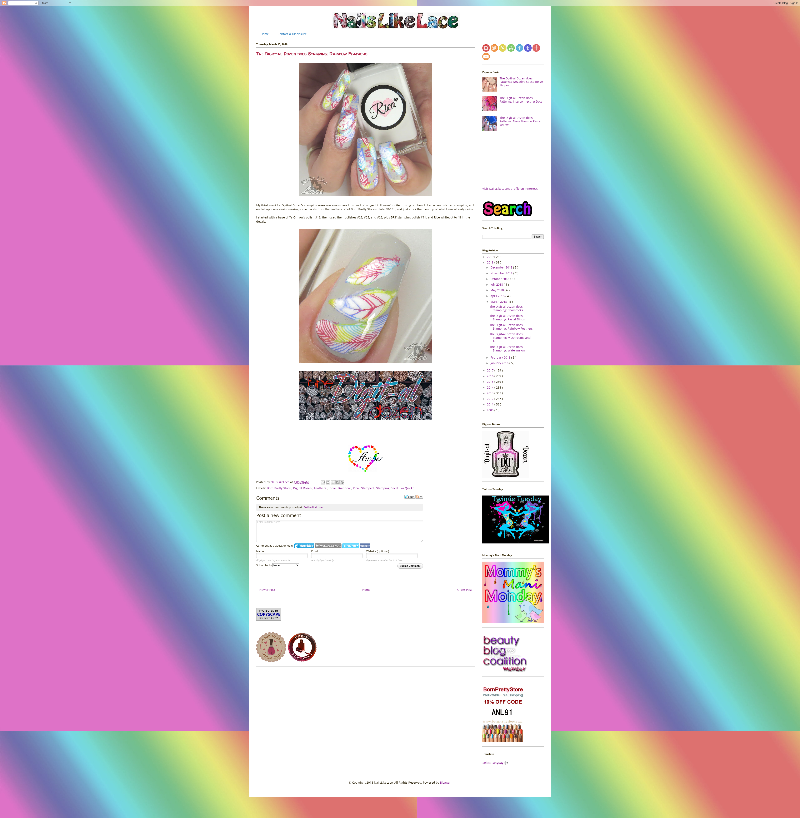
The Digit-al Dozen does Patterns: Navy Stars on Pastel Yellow (520, 121)
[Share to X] (333, 482)
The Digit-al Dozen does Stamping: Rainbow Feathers (511, 326)
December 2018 (501, 267)
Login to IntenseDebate (304, 545)
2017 (490, 370)
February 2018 (500, 357)
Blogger (445, 782)
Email (314, 551)
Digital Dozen (302, 488)
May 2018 (497, 290)
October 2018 (500, 279)
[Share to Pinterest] (342, 482)
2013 (490, 393)
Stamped (368, 488)
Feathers (320, 488)
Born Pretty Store (279, 488)
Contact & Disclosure (292, 34)
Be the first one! (313, 507)
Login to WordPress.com (328, 545)
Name (260, 551)
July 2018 (497, 284)
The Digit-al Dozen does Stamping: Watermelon (507, 348)
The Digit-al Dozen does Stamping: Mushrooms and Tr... (510, 337)
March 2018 (499, 302)
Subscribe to (264, 565)
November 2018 (501, 273)
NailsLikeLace (280, 482)
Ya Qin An (407, 488)
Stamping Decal (387, 488)
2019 (490, 257)
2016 (490, 376)
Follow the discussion (419, 497)
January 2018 (499, 363)
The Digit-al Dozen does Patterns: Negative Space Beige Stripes (521, 81)
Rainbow (344, 488)
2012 (490, 399)
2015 (490, 382)
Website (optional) (377, 551)
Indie (333, 488)
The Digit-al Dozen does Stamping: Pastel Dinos (507, 317)
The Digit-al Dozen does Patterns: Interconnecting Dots (521, 99)
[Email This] (323, 482)
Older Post (464, 590)
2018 (490, 262)
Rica (356, 488)
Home (265, 34)
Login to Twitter (350, 545)
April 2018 (497, 296)
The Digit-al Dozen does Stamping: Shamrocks (506, 308)
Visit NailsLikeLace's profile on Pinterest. (510, 189)
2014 (490, 387)
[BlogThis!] (328, 482)
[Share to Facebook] (337, 482)
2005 (490, 410)
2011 (490, 404)
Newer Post (267, 590)
